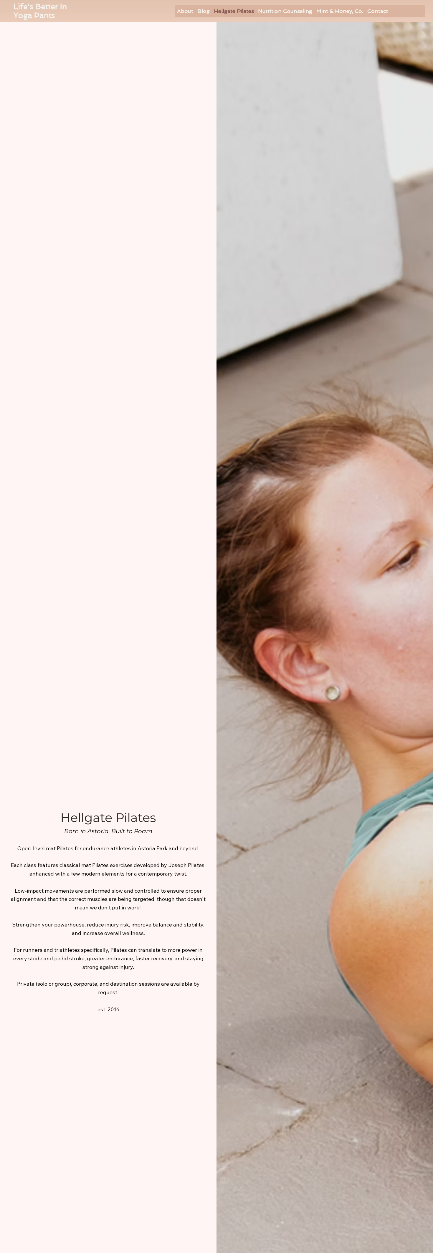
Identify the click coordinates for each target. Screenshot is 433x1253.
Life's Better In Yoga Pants (40, 11)
